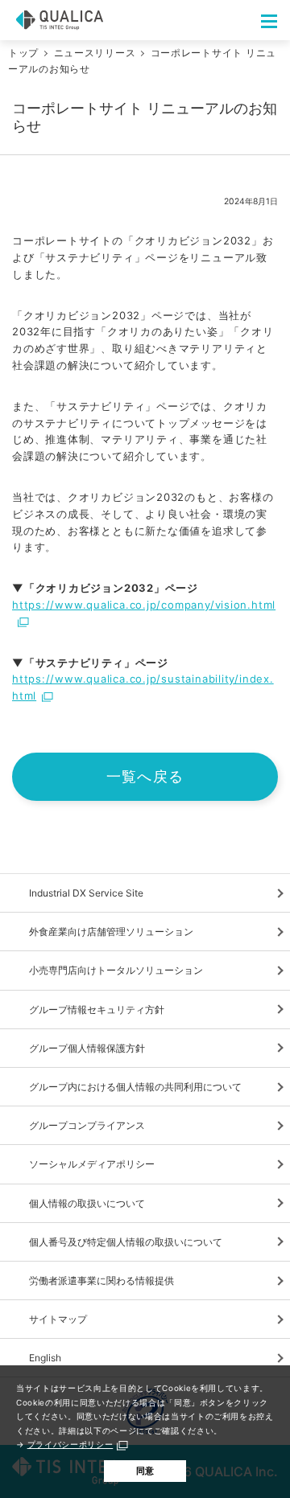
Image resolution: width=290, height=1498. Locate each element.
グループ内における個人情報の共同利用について (135, 1087)
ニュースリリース (95, 53)
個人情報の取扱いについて (87, 1203)
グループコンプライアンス (87, 1125)
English (45, 1358)
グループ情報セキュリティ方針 (96, 1009)
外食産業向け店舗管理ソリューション (111, 931)
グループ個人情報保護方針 (87, 1048)
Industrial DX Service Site (86, 893)
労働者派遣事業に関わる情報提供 (101, 1280)
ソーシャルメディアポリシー (92, 1164)
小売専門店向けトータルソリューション (116, 970)
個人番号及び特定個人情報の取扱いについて (125, 1242)
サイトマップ (58, 1319)
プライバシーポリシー (70, 1444)
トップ (23, 53)
